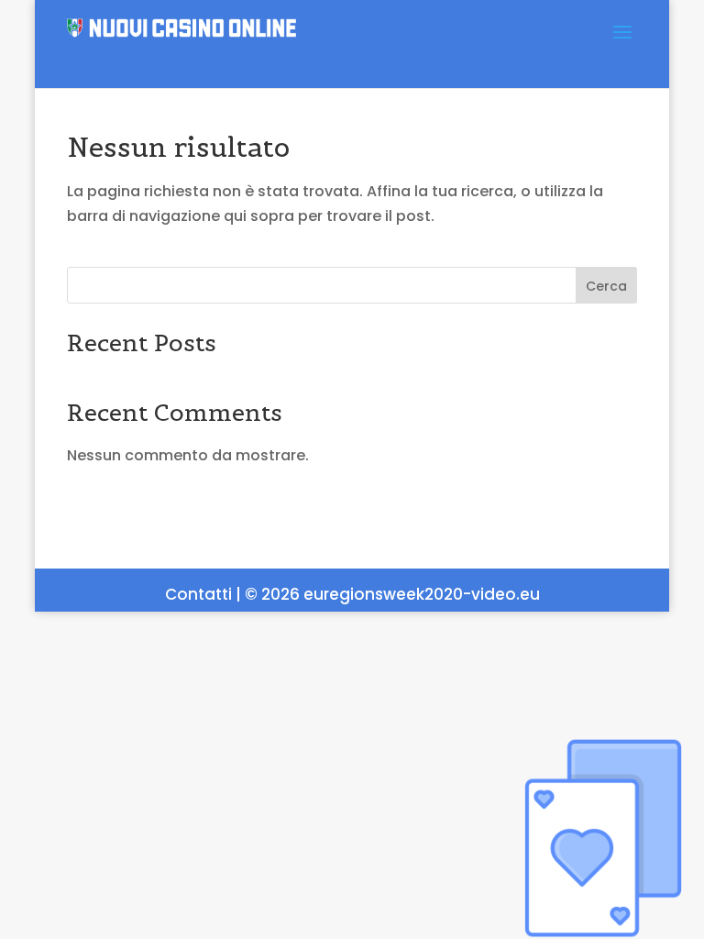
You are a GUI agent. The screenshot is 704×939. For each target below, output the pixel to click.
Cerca (606, 286)
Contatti (198, 594)
